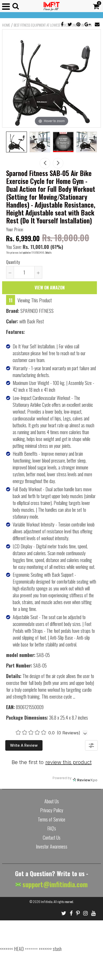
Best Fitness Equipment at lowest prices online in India (53, 25)
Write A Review (24, 745)
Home (6, 25)
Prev (45, 163)
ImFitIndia (47, 901)
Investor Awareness (51, 846)
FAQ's (51, 828)
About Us (51, 801)
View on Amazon (50, 287)
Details (48, 252)
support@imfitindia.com (54, 884)
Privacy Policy (51, 810)
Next (58, 163)
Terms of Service (51, 819)
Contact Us (51, 837)
